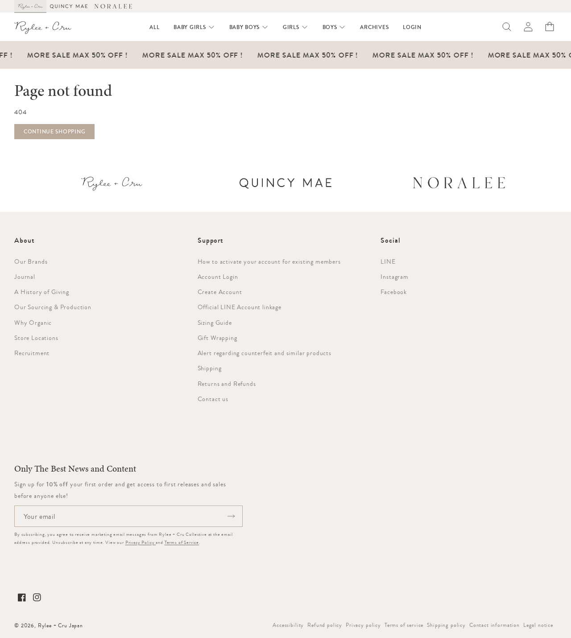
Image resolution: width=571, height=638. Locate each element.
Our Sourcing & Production (52, 307)
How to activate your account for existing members (269, 261)
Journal (24, 276)
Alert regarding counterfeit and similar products (264, 353)
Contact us (213, 399)
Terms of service (404, 625)
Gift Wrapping (217, 338)
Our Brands (30, 261)
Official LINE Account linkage (239, 307)
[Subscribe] (231, 516)
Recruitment (32, 353)
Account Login (218, 276)
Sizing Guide (215, 322)
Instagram (395, 276)
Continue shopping (54, 131)
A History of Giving (41, 292)
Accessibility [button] (288, 625)
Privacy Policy (140, 542)
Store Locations (36, 338)
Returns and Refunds (227, 384)
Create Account (220, 292)
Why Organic (33, 322)
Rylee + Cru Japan (60, 625)
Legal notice (538, 625)
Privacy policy (363, 625)
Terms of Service (182, 542)
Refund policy (324, 625)
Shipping (210, 368)
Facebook (394, 292)
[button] (194, 27)
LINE (388, 261)
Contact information (494, 625)
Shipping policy (446, 625)
